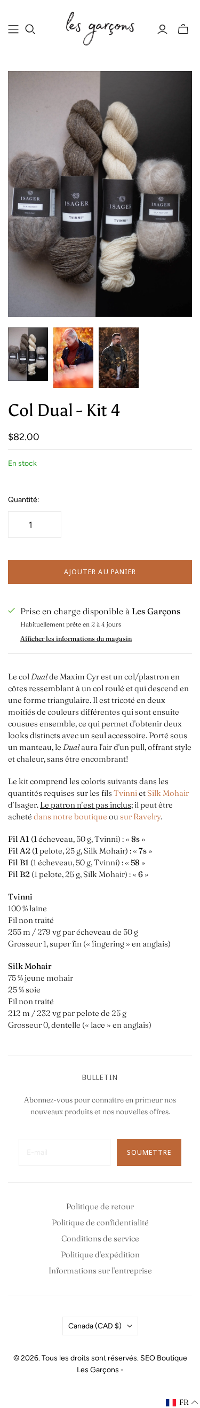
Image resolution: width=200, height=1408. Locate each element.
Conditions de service (100, 1238)
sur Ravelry (140, 816)
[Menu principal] (13, 29)
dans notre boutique (70, 816)
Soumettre (149, 1152)
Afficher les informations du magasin (76, 639)
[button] (182, 1402)
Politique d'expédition (100, 1254)
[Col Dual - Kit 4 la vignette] (28, 354)
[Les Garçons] (100, 27)
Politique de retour (100, 1206)
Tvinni (125, 793)
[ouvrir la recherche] (30, 29)
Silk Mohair (168, 793)
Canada (95, 1326)
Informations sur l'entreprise (100, 1270)
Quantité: (23, 499)
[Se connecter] (162, 29)
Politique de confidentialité (100, 1222)
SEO (147, 1358)
